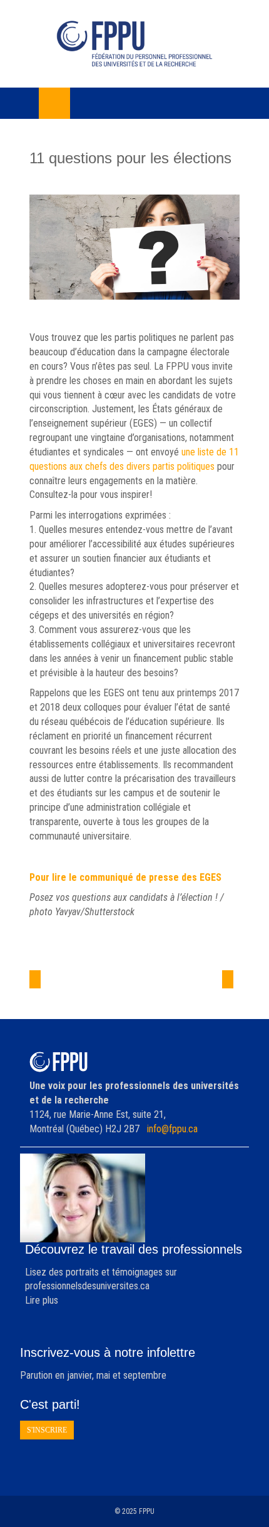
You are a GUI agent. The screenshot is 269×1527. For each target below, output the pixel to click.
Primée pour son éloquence (71, 990)
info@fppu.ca (172, 1129)
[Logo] (134, 44)
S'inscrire (47, 1430)
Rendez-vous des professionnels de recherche (200, 997)
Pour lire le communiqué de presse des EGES (125, 877)
